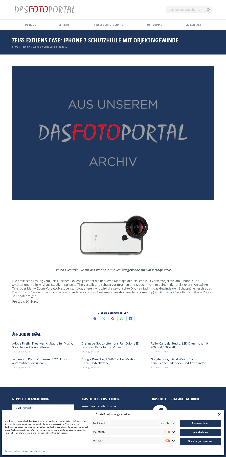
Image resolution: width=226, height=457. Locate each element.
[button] (219, 414)
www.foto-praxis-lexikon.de (99, 406)
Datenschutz (27, 451)
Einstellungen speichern (200, 441)
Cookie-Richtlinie (12, 451)
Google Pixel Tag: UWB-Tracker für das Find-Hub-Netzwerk (108, 361)
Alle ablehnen (200, 432)
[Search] (208, 9)
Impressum (40, 451)
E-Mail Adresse (24, 407)
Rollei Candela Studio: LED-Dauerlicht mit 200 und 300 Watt (179, 345)
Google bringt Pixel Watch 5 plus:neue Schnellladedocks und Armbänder (178, 361)
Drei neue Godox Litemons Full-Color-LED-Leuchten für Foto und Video (110, 345)
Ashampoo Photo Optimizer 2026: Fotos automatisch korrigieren (40, 361)
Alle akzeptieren (200, 423)
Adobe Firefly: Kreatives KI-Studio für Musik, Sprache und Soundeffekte (42, 345)
